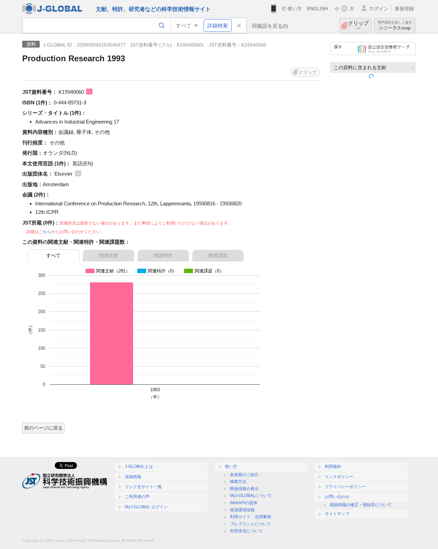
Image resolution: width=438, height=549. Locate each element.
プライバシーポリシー (345, 486)
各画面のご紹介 (244, 474)
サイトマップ (337, 513)
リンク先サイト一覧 (143, 486)
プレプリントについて (250, 524)
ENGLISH (317, 8)
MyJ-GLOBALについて (251, 495)
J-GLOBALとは (139, 466)
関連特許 (163, 255)
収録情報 (133, 476)
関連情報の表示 (244, 488)
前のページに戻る (43, 428)
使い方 (294, 8)
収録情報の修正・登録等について (360, 504)
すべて (53, 255)
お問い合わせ (337, 496)
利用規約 (333, 466)
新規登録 (404, 8)
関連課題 (218, 255)
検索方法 (238, 481)
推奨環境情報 (242, 510)
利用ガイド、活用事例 (250, 516)
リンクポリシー (339, 476)
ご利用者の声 (137, 496)
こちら (45, 231)
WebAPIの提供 (243, 502)
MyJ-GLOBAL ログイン (146, 507)
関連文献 (108, 255)
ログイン (378, 8)
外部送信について (246, 530)
